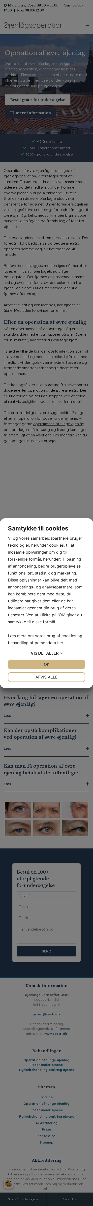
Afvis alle (46, 677)
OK (46, 664)
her (60, 642)
